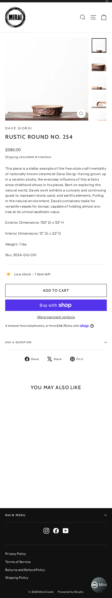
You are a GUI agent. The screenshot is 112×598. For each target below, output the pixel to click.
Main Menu (15, 515)
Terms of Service (17, 562)
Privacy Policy (15, 554)
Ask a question (18, 342)
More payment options (56, 317)
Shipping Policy (16, 578)
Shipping (11, 157)
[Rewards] (99, 585)
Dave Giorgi (18, 128)
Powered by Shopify (71, 592)
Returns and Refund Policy (25, 570)
